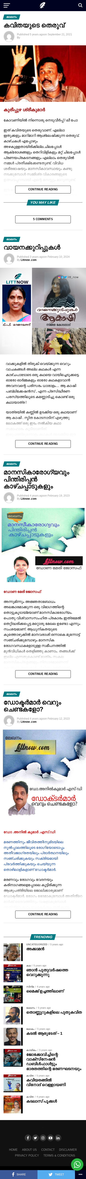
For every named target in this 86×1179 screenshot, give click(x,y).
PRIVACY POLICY (27, 1155)
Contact (48, 1149)
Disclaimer (68, 1149)
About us (29, 1149)
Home (13, 1149)
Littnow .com (29, 260)
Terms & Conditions (59, 1155)
